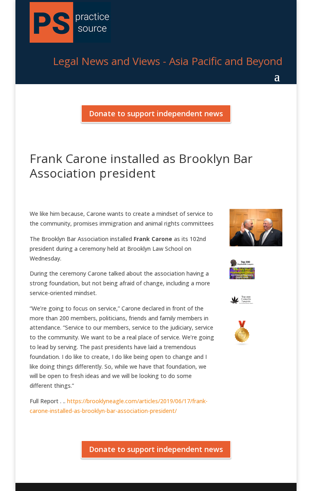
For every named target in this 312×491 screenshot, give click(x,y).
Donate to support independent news (156, 113)
